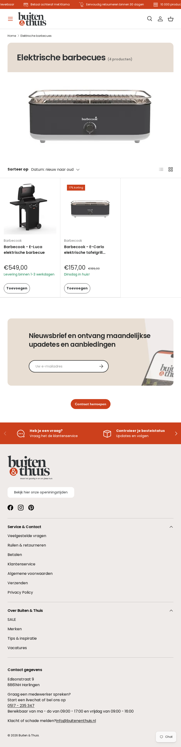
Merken (15, 629)
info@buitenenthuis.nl (76, 720)
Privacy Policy (20, 592)
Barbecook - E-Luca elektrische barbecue (24, 249)
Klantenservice (21, 564)
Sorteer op (18, 169)
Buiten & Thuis (29, 735)
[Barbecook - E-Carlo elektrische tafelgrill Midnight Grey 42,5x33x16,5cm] (90, 208)
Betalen (15, 554)
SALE (12, 619)
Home (12, 35)
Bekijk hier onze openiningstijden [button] (41, 492)
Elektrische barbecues (36, 35)
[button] (170, 19)
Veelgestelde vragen (27, 535)
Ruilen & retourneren (27, 545)
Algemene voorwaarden (30, 573)
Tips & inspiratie (22, 638)
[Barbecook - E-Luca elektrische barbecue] (30, 208)
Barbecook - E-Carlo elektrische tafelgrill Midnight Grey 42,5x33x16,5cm (84, 255)
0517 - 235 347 (21, 705)
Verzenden (18, 583)
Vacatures (17, 648)
